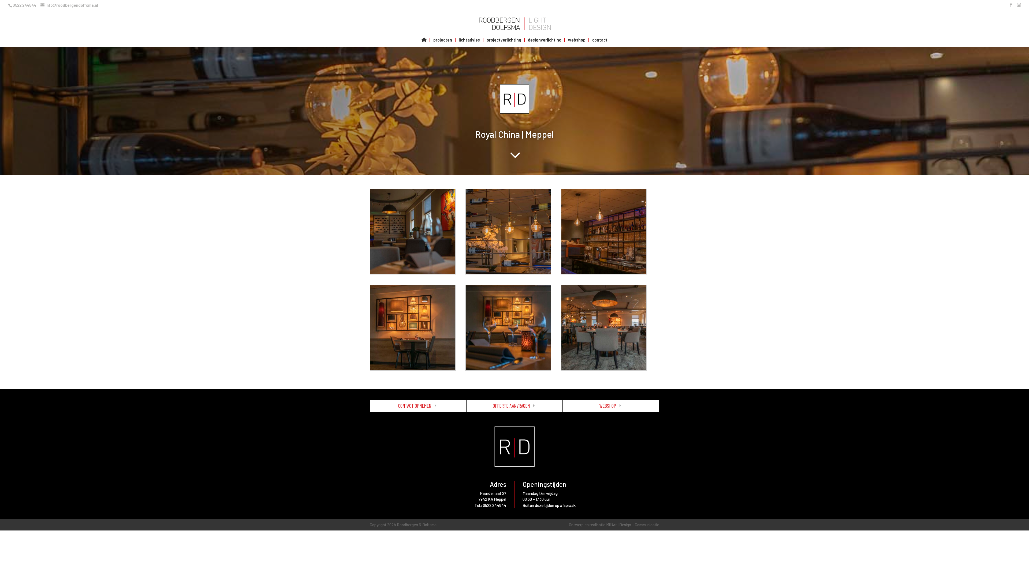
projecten (442, 40)
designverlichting (544, 40)
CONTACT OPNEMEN (414, 406)
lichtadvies (469, 40)
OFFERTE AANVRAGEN (511, 406)
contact (599, 40)
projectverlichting (504, 40)
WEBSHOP (607, 406)
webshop (577, 40)
